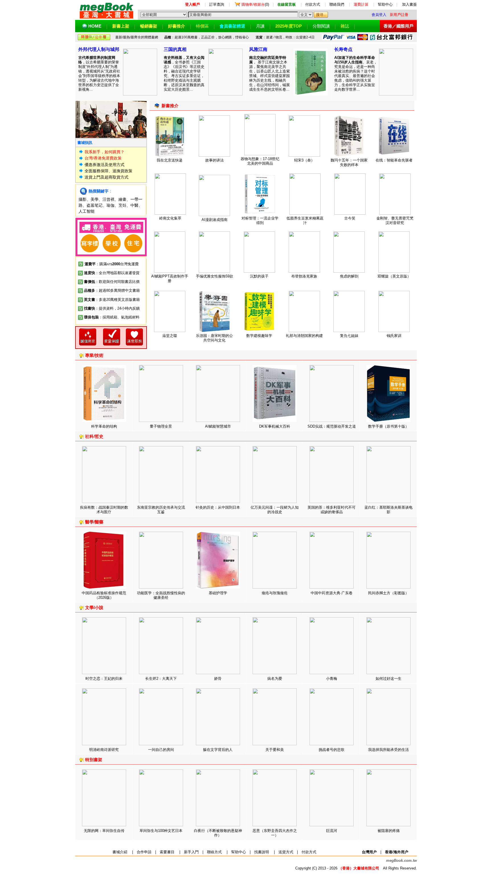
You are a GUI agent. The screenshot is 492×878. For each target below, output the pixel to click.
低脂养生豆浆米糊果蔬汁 (304, 220)
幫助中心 (385, 4)
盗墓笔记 (94, 205)
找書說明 (261, 852)
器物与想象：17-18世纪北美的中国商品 (260, 161)
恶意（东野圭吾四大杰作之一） (275, 833)
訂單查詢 (216, 4)
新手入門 (191, 852)
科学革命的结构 (104, 426)
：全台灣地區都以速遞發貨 (112, 273)
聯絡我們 (336, 4)
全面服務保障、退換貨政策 (108, 171)
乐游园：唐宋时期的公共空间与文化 (214, 338)
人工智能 (87, 211)
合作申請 (144, 852)
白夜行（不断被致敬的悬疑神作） (218, 833)
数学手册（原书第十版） (388, 426)
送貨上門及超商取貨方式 (106, 177)
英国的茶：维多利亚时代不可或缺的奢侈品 (332, 509)
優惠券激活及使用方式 (104, 164)
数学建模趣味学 (259, 336)
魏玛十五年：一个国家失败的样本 (349, 162)
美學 (95, 199)
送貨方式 (285, 852)
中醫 (134, 205)
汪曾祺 (108, 199)
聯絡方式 (214, 852)
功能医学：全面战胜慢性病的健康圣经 (161, 595)
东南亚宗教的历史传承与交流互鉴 (161, 509)
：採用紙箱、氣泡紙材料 (119, 317)
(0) (255, 4)
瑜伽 (110, 205)
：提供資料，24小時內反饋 (117, 308)
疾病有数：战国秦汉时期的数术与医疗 (104, 509)
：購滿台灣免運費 (112, 264)
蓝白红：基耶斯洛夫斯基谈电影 (388, 509)
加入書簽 (409, 4)
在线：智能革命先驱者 (394, 160)
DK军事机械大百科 (274, 426)
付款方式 (312, 4)
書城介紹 (119, 852)
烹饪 (122, 205)
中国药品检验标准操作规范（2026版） (104, 595)
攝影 (83, 199)
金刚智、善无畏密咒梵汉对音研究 (394, 220)
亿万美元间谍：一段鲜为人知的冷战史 (275, 509)
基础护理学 (218, 593)
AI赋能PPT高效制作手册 (169, 278)
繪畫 (122, 199)
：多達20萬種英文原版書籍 (112, 299)
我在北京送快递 (170, 160)
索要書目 (167, 852)
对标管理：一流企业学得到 (259, 220)
